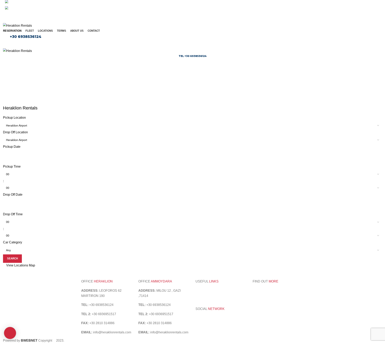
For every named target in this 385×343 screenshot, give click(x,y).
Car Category (12, 242)
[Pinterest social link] (192, 15)
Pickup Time (12, 166)
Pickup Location (14, 117)
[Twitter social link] (188, 15)
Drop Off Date (12, 194)
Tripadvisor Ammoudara (212, 290)
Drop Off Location (15, 132)
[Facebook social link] (183, 15)
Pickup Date (11, 146)
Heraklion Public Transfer (228, 295)
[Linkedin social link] (197, 15)
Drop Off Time (13, 214)
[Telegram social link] (202, 15)
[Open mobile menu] (192, 44)
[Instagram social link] (203, 319)
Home (176, 82)
